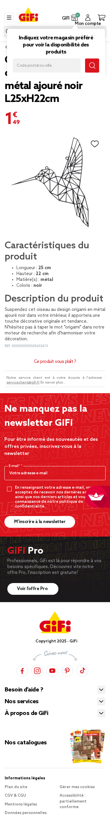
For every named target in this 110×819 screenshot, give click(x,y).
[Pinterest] (67, 670)
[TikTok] (82, 670)
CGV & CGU (15, 795)
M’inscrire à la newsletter (39, 522)
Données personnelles (26, 813)
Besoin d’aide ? (24, 690)
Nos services (22, 701)
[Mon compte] (87, 17)
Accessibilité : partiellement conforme (73, 801)
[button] (74, 17)
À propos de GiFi (26, 713)
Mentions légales (21, 804)
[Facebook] (22, 670)
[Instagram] (37, 670)
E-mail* (15, 466)
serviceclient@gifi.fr (23, 383)
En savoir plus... (52, 383)
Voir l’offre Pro (33, 589)
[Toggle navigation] (9, 17)
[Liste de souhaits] (95, 144)
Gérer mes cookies (77, 787)
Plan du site (16, 787)
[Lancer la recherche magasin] (92, 65)
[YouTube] (52, 670)
